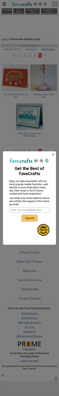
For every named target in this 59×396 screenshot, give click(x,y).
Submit (29, 218)
